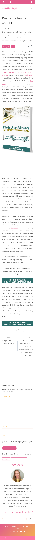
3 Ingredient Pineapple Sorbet (8, 340)
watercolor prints (25, 72)
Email (5, 435)
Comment (7, 397)
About (14, 526)
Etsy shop (14, 228)
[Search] (30, 519)
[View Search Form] (31, 2)
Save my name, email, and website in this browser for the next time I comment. (18, 442)
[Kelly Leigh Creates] (11, 8)
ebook (5, 330)
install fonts (28, 75)
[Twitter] (7, 2)
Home (6, 526)
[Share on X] (8, 46)
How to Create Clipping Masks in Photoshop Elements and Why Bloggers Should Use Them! (26, 346)
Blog (17, 528)
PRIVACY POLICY (24, 526)
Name (5, 426)
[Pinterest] (17, 531)
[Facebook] (3, 2)
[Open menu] (31, 8)
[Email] (24, 531)
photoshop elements (16, 330)
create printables (9, 72)
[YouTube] (21, 531)
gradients (5, 75)
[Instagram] (10, 2)
